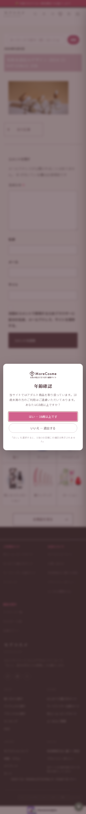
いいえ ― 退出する (43, 428)
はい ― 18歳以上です (43, 416)
